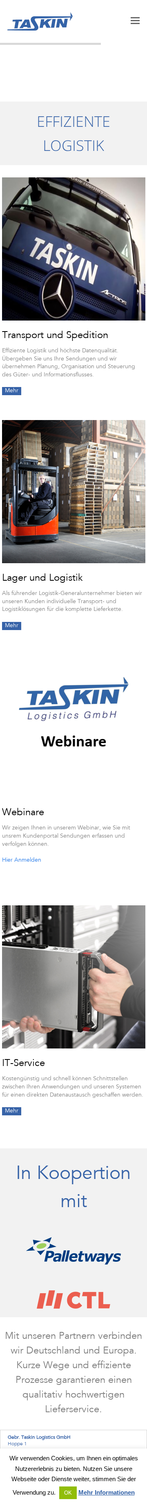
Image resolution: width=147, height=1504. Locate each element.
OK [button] (68, 1493)
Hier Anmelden (21, 860)
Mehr (11, 391)
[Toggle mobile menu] (135, 21)
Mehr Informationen (106, 1492)
